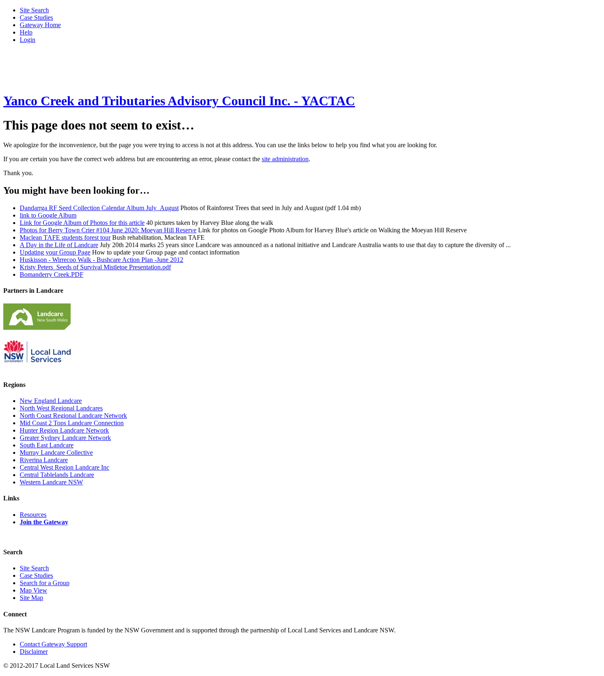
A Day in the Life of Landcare (59, 244)
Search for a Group (44, 582)
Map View (33, 590)
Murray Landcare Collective (56, 452)
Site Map (31, 597)
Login (27, 39)
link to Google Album (48, 215)
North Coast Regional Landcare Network (73, 415)
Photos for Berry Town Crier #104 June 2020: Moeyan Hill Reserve (108, 230)
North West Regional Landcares (61, 408)
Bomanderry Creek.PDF (51, 274)
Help (26, 32)
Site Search (34, 10)
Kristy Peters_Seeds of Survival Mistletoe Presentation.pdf (95, 267)
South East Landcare (47, 445)
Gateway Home (40, 24)
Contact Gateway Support (53, 644)
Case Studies (36, 17)
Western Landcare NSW (51, 482)
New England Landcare (51, 400)
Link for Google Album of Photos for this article (82, 222)
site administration (285, 158)
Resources (33, 514)
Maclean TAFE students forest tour (65, 237)
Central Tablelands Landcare (57, 474)
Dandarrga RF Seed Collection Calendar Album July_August (99, 207)
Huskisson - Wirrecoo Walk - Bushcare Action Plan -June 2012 (101, 259)
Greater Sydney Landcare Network (65, 437)
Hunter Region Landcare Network (64, 430)
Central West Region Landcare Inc (64, 467)
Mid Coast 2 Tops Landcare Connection (72, 422)
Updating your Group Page (55, 252)
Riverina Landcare (44, 459)
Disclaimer (34, 651)
